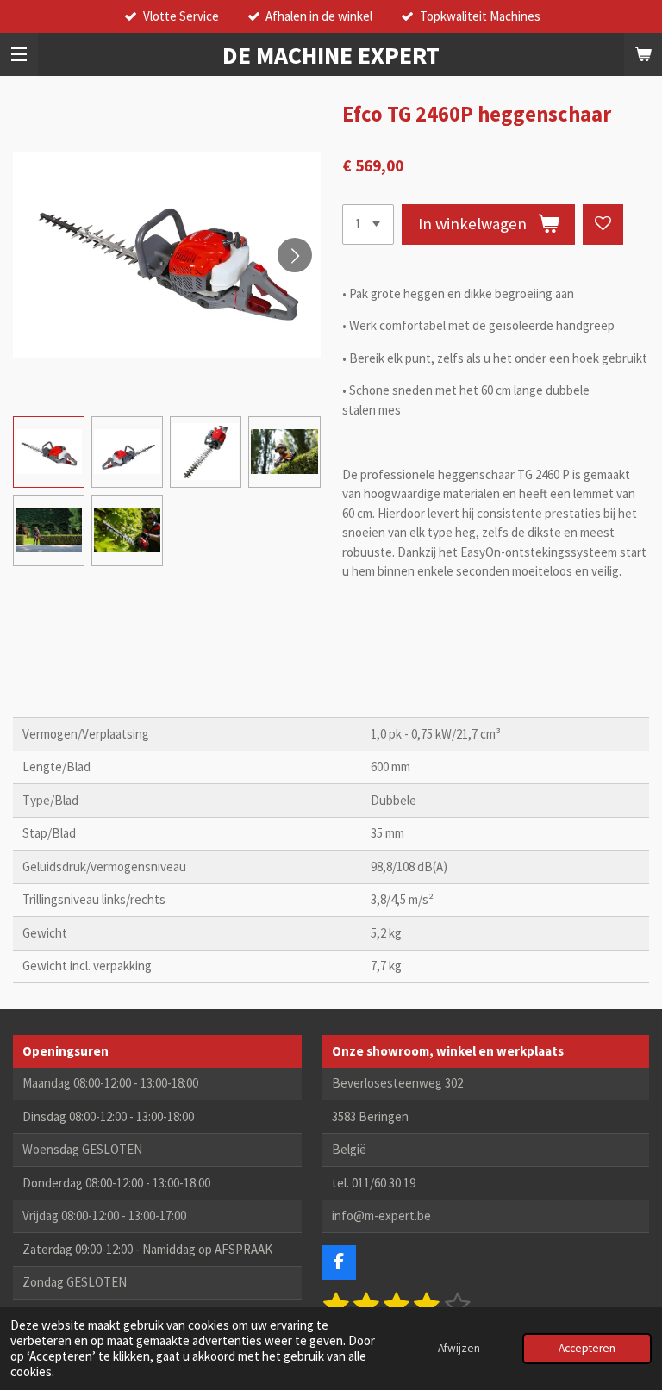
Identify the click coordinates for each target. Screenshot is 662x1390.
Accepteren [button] (587, 1348)
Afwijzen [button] (459, 1348)
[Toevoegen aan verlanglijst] (603, 224)
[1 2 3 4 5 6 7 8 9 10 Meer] (368, 224)
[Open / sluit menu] (19, 54)
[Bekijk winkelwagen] (643, 54)
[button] (48, 452)
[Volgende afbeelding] (295, 255)
